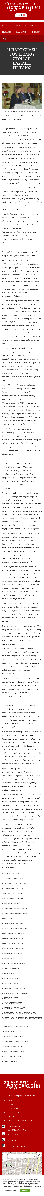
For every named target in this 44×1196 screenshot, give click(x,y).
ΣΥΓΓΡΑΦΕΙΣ (29, 25)
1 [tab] (5, 111)
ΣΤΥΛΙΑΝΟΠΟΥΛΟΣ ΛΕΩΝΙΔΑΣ (14, 1047)
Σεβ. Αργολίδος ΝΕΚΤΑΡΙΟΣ (13, 878)
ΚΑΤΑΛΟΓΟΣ (21, 32)
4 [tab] (14, 111)
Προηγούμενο (4, 95)
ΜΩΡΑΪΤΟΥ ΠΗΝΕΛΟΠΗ (12, 1003)
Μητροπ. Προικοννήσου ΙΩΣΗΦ (14, 913)
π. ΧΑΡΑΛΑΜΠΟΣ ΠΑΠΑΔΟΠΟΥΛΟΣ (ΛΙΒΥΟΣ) (20, 1013)
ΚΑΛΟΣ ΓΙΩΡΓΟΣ (8, 918)
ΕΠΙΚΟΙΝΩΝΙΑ (35, 32)
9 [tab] (27, 111)
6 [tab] (19, 111)
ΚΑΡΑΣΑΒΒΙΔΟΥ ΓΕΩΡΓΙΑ (12, 943)
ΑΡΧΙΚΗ (5, 25)
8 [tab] (24, 111)
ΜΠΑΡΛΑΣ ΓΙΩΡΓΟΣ (10, 998)
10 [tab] (30, 111)
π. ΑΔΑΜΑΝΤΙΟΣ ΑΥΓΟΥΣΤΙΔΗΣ (15, 883)
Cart (18, 15)
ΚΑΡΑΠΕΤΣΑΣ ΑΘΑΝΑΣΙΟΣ (13, 938)
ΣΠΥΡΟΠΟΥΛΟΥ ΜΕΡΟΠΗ (12, 1037)
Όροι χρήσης (8, 1101)
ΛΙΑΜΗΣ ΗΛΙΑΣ (8, 973)
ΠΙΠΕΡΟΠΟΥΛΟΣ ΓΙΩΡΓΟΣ (12, 1032)
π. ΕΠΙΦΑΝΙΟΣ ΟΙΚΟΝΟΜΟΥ (13, 1008)
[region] (22, 96)
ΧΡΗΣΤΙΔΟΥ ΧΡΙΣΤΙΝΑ (11, 1057)
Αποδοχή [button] (25, 1190)
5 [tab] (16, 111)
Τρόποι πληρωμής (10, 1105)
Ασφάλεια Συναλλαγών (13, 1116)
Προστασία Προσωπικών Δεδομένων (18, 1120)
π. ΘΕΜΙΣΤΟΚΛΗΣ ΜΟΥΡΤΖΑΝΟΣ (15, 993)
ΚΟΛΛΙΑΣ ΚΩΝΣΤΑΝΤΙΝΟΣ (13, 948)
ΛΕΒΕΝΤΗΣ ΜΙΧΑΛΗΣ (11, 968)
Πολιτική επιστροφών (12, 1112)
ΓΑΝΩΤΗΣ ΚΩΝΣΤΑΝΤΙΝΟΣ (13, 893)
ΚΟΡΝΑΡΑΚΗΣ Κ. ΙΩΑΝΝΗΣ (13, 953)
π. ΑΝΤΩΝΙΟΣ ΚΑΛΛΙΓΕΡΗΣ (13, 923)
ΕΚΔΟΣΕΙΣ (16, 25)
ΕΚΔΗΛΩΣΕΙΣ (6, 32)
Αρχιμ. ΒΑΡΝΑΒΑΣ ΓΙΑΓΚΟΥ (13, 898)
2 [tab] (8, 111)
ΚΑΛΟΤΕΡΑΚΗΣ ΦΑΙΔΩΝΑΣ (13, 933)
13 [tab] (38, 111)
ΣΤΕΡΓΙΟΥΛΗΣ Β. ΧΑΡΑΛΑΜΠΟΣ (15, 1042)
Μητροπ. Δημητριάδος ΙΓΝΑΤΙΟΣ (15, 908)
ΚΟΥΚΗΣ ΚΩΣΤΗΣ (9, 958)
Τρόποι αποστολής (11, 1108)
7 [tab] (22, 111)
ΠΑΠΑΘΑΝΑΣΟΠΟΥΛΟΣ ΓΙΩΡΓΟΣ (15, 1027)
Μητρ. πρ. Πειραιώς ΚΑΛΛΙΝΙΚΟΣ (15, 928)
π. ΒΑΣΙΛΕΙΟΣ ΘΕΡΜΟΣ (11, 903)
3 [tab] (11, 111)
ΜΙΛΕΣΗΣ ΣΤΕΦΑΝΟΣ (11, 983)
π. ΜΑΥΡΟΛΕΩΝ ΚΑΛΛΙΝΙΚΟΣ (14, 988)
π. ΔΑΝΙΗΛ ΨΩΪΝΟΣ (10, 1062)
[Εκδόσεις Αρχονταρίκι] (22, 6)
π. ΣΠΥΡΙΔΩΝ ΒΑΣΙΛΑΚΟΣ (12, 888)
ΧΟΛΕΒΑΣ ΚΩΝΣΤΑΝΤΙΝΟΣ (13, 1052)
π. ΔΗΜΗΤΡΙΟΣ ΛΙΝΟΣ (11, 978)
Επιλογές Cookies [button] (11, 1191)
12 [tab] (35, 111)
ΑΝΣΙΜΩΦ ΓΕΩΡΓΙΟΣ (10, 873)
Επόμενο (39, 95)
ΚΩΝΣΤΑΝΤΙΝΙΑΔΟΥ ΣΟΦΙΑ (13, 963)
